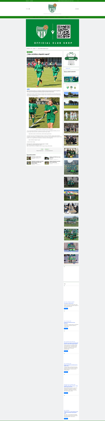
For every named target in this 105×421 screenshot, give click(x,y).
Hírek (34, 17)
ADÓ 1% (56, 17)
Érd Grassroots (61, 17)
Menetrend (41, 17)
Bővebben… (66, 308)
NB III (70, 321)
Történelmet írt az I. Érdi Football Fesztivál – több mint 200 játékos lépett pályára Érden (71, 412)
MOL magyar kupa (72, 341)
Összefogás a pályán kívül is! (69, 303)
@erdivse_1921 (68, 68)
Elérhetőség (52, 17)
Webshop (67, 17)
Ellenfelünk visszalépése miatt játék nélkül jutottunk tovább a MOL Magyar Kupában (38, 162)
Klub (37, 17)
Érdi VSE (33, 158)
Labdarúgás (47, 17)
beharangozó (66, 384)
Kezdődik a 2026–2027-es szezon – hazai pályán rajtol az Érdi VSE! (71, 386)
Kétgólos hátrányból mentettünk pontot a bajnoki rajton (71, 365)
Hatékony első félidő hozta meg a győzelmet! (69, 323)
